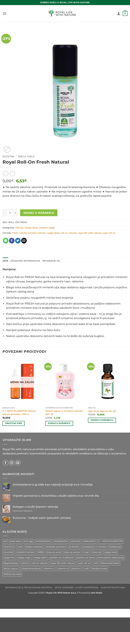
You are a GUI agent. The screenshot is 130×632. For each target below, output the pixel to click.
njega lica (9, 557)
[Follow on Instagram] (12, 463)
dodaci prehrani (34, 546)
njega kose (110, 552)
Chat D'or (9, 546)
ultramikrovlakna (31, 568)
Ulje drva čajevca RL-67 (102, 411)
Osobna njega (47, 227)
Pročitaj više (13, 423)
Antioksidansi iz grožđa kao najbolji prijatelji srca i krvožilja (53, 484)
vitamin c (49, 568)
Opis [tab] (5, 261)
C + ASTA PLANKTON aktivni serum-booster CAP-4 (19, 412)
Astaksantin (61, 541)
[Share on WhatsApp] (5, 241)
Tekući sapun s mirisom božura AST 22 (64, 412)
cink (19, 546)
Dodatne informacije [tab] (25, 261)
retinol (25, 563)
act (5, 541)
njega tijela (53, 233)
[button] (5, 13)
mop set (96, 552)
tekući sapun (11, 568)
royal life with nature (89, 233)
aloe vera (15, 541)
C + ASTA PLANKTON (110, 541)
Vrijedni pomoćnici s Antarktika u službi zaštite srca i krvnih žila (56, 495)
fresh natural (19, 233)
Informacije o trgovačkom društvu (28, 587)
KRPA (41, 552)
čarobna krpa (99, 568)
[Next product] (5, 173)
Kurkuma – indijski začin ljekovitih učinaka (42, 517)
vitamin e (63, 568)
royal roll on (109, 233)
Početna (8, 156)
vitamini (76, 568)
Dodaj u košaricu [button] (59, 423)
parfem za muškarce (61, 557)
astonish (76, 541)
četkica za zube (12, 574)
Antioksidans (43, 541)
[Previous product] (12, 173)
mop (86, 552)
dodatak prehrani (56, 546)
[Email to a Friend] (24, 241)
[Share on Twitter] (18, 241)
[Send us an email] (18, 463)
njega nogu (24, 557)
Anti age (28, 541)
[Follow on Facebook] (5, 463)
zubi (86, 568)
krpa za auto (54, 552)
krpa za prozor (72, 552)
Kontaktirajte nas (113, 587)
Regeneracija (11, 563)
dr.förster (74, 546)
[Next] (127, 394)
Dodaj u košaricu (39, 212)
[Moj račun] (118, 13)
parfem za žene (85, 557)
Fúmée (101, 546)
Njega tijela (26, 156)
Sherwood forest (110, 563)
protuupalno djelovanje (110, 557)
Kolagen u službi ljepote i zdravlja (35, 506)
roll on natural (69, 233)
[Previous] (2, 394)
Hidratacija (115, 546)
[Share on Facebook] (12, 241)
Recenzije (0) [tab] (51, 261)
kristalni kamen (37, 233)
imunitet (8, 552)
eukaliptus (88, 546)
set (95, 563)
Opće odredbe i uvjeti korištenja (77, 587)
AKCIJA (19, 227)
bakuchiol (89, 541)
